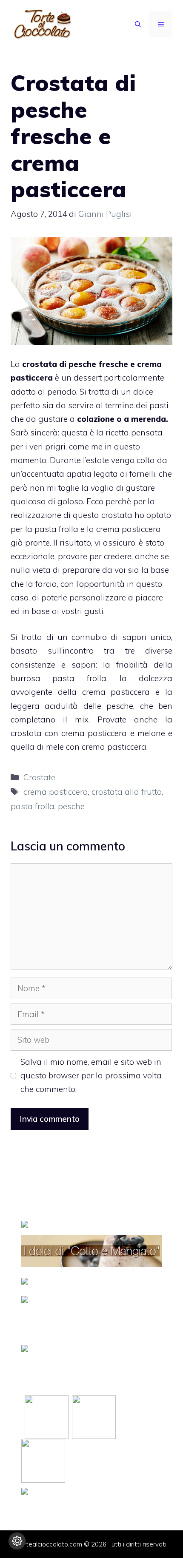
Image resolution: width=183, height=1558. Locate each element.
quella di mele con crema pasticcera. (79, 747)
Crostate (39, 777)
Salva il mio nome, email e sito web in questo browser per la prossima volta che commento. (91, 1076)
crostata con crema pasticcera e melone (88, 733)
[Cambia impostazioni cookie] (17, 1540)
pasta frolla (32, 806)
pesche (71, 806)
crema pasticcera (55, 792)
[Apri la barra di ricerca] (137, 24)
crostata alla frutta (127, 792)
